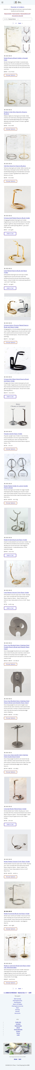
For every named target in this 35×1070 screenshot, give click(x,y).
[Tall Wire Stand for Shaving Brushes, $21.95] (17, 147)
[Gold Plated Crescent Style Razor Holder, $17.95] (17, 573)
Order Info (18, 1022)
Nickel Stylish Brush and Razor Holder (15, 540)
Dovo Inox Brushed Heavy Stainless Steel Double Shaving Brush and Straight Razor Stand (16, 647)
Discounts (17, 1013)
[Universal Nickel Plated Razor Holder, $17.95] (17, 790)
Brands (17, 1011)
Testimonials (18, 1026)
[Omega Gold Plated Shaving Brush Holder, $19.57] (17, 199)
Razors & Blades (17, 1004)
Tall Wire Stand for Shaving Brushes (15, 166)
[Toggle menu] (2, 2)
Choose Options (10, 75)
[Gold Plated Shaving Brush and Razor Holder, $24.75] (17, 252)
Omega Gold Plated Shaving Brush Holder (17, 218)
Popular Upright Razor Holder (13, 434)
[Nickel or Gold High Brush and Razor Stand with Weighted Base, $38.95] (17, 947)
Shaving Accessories (17, 1006)
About (18, 1027)
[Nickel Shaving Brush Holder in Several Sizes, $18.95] (17, 39)
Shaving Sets (17, 1002)
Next (19, 23)
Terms (18, 1033)
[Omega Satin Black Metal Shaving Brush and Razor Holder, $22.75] (17, 360)
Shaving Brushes (17, 1000)
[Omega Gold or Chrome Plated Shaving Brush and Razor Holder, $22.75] (17, 306)
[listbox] (13, 19)
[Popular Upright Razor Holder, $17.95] (17, 415)
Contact (18, 1024)
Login (18, 1035)
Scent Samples (18, 1029)
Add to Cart (10, 233)
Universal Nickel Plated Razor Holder (15, 809)
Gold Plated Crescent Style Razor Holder (16, 592)
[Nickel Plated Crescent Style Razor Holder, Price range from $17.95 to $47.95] (17, 842)
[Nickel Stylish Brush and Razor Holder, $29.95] (17, 521)
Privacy (18, 1031)
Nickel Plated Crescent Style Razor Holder (17, 861)
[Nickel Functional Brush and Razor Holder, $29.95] (17, 895)
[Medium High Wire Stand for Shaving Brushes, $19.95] (17, 93)
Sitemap (17, 1009)
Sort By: (6, 19)
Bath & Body (17, 999)
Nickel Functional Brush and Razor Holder (16, 913)
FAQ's (17, 1008)
